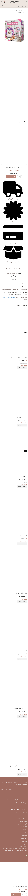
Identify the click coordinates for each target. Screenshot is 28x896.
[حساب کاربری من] (1, 2)
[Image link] (14, 779)
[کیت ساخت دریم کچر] (15, 380)
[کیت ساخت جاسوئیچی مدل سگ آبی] (15, 499)
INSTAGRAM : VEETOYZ (6, 789)
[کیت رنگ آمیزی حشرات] (15, 557)
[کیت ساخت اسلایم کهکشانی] (15, 672)
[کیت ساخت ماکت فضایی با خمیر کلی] (15, 319)
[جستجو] (2, 6)
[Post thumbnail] (24, 797)
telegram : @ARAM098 (6, 786)
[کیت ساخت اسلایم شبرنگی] (15, 614)
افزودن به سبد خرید (11, 176)
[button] (22, 367)
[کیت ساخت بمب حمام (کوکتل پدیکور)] (15, 729)
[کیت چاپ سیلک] (15, 438)
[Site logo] (14, 2)
